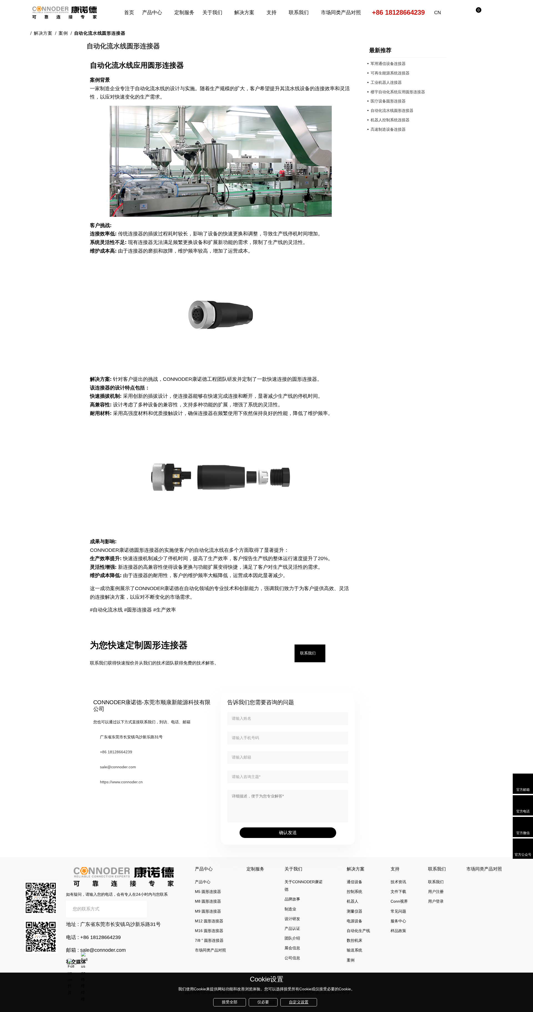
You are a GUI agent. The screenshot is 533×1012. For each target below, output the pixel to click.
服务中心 (398, 921)
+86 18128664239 (398, 12)
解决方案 (244, 12)
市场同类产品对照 (341, 12)
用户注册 (436, 891)
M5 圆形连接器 (208, 891)
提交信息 (164, 909)
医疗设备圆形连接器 (388, 101)
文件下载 (398, 891)
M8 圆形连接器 (208, 901)
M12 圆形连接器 (209, 921)
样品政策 (398, 930)
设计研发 (292, 919)
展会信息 (292, 948)
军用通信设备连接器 (388, 63)
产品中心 (152, 12)
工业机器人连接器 (386, 82)
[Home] (26, 33)
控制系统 (354, 891)
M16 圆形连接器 (209, 930)
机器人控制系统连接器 (390, 120)
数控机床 (354, 940)
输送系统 (354, 950)
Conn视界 (399, 901)
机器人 (352, 901)
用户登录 (436, 901)
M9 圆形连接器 (208, 911)
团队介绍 (292, 938)
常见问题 (398, 911)
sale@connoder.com (118, 767)
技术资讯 (398, 882)
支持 (271, 12)
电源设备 (354, 921)
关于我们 (212, 12)
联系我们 (299, 12)
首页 (129, 12)
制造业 (290, 909)
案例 (63, 33)
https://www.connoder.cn (121, 782)
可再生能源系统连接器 (390, 73)
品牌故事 (292, 899)
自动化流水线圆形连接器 (392, 110)
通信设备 (354, 882)
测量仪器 (354, 911)
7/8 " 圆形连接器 (209, 940)
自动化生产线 (358, 930)
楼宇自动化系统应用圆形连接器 (398, 92)
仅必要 (263, 1002)
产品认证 (292, 928)
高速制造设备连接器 (388, 129)
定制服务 (184, 12)
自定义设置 (298, 1002)
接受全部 (229, 1002)
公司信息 (292, 958)
